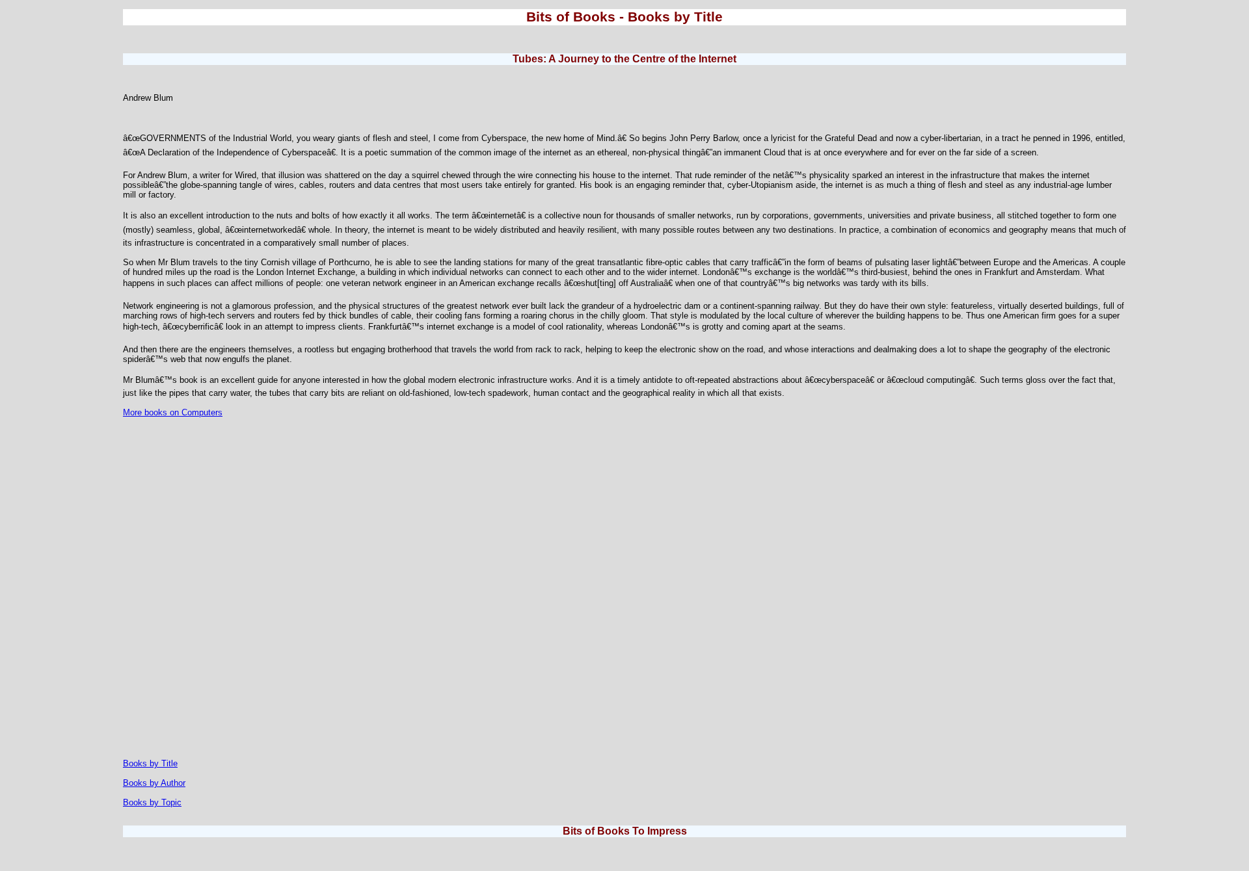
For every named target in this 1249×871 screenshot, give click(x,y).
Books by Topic (152, 802)
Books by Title (150, 763)
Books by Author (154, 783)
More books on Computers (172, 412)
